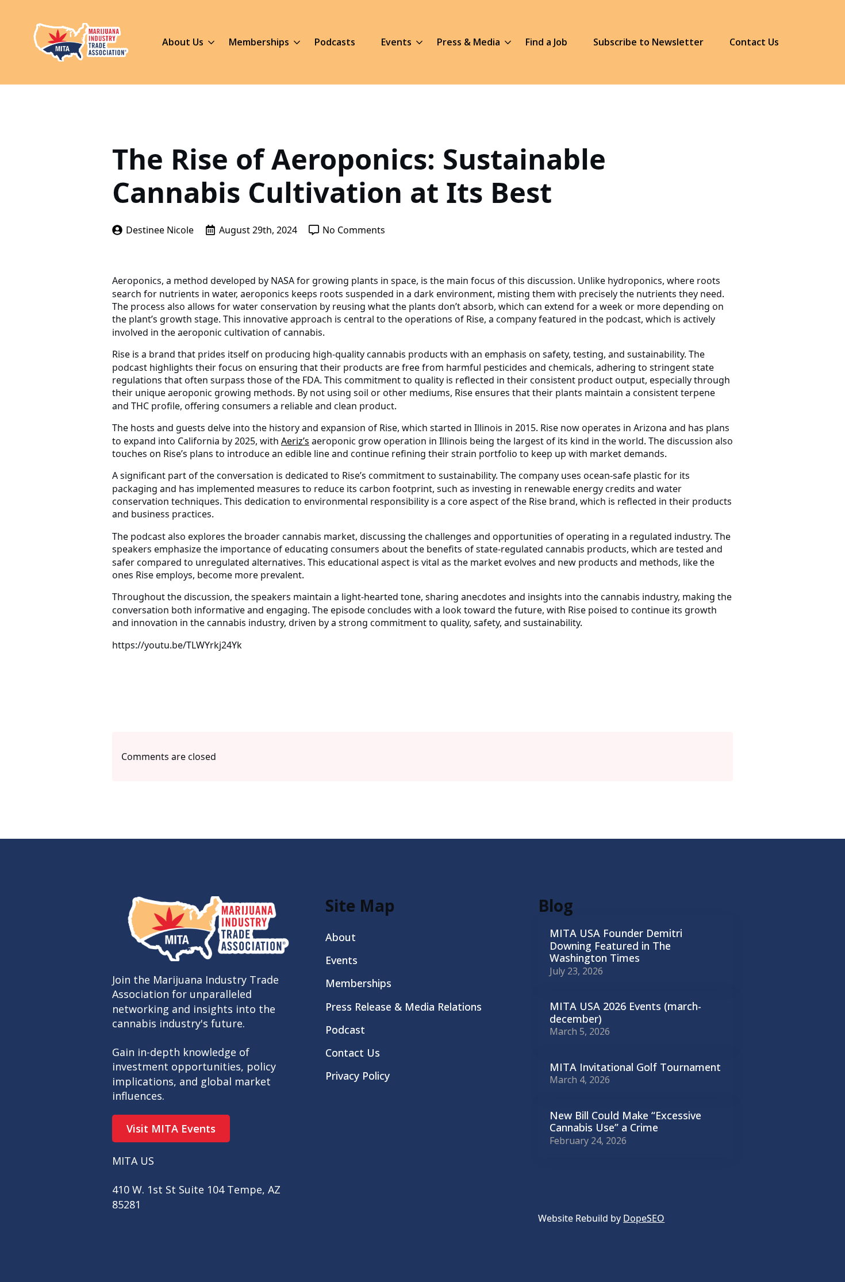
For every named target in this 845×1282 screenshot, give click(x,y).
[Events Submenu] (417, 42)
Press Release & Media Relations (403, 1007)
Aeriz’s (295, 441)
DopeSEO (644, 1218)
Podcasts (334, 42)
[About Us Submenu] (208, 42)
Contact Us (754, 42)
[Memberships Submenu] (294, 42)
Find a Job (546, 42)
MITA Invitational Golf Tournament (635, 1067)
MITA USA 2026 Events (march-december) (625, 1012)
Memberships (259, 42)
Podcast (345, 1030)
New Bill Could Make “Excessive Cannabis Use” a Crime (625, 1122)
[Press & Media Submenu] (505, 42)
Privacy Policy (357, 1076)
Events (396, 42)
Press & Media (468, 42)
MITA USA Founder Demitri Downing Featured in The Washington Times (616, 946)
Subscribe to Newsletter (648, 42)
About (340, 937)
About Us (182, 42)
